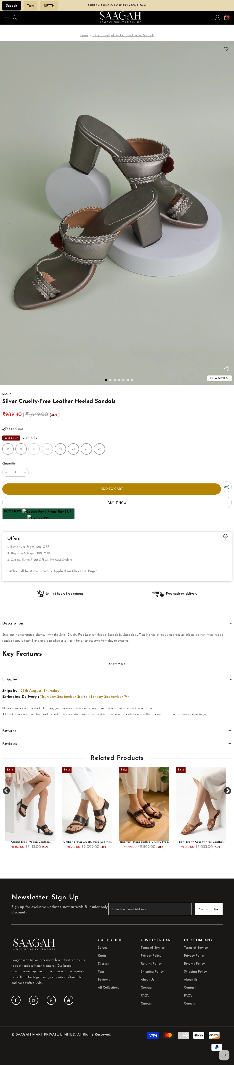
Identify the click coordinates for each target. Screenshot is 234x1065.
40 (73, 449)
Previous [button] (6, 790)
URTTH (49, 6)
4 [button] (119, 380)
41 (86, 449)
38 (47, 449)
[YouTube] (68, 1000)
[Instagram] (33, 1000)
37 (34, 449)
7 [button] (132, 380)
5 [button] (123, 380)
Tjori (30, 6)
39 (60, 449)
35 (8, 449)
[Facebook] (16, 1000)
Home (84, 35)
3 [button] (115, 380)
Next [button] (227, 790)
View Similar (219, 378)
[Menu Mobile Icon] (5, 17)
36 (21, 449)
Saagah (11, 6)
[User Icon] (217, 17)
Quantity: (9, 463)
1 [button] (106, 380)
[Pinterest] (51, 1000)
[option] (117, 213)
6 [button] (128, 380)
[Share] (226, 369)
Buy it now (117, 502)
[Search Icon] (18, 17)
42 (99, 449)
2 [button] (110, 380)
